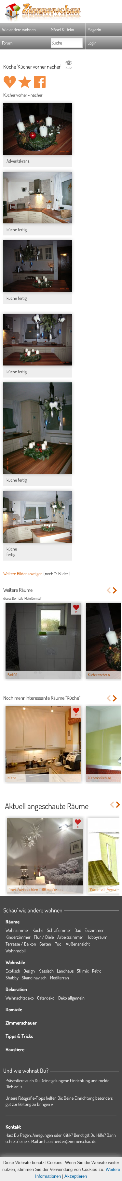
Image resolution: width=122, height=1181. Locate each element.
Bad (78, 930)
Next (115, 590)
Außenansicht (78, 944)
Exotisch (13, 971)
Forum (7, 43)
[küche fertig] (37, 197)
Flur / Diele (44, 937)
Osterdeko (46, 998)
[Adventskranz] (37, 128)
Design (29, 971)
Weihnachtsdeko (20, 998)
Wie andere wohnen (19, 29)
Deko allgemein (71, 998)
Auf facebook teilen (39, 81)
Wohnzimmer (17, 930)
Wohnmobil (16, 950)
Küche (38, 930)
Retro (97, 971)
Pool (58, 944)
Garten (45, 944)
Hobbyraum (97, 937)
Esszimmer (94, 930)
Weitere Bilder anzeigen (23, 573)
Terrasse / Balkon (21, 944)
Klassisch (46, 971)
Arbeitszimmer (70, 937)
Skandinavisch (34, 977)
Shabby (12, 977)
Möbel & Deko (62, 29)
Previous (108, 590)
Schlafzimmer (59, 930)
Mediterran (59, 977)
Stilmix (83, 971)
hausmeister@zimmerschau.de (70, 1141)
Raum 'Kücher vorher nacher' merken (24, 81)
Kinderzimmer (18, 937)
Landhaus (65, 971)
